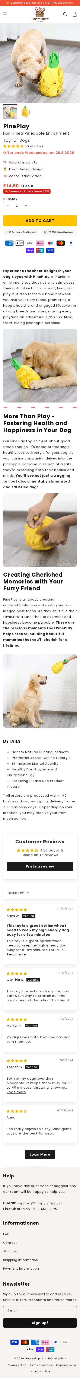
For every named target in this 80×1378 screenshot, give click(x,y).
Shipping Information (20, 1260)
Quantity (10, 199)
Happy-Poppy (34, 1358)
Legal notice (42, 1371)
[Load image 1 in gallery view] (10, 111)
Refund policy (57, 1358)
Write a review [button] (40, 866)
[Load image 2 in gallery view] (25, 111)
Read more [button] (16, 954)
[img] (17, 909)
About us (10, 1251)
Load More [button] (40, 1154)
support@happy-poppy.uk (40, 1203)
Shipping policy (66, 1365)
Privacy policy (16, 1365)
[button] (5, 14)
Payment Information (21, 1268)
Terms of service (41, 1365)
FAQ (6, 1234)
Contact (10, 1243)
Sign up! (40, 1322)
